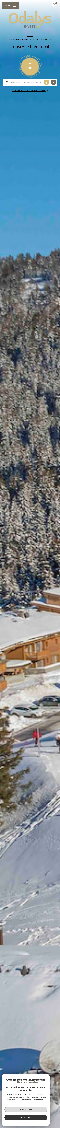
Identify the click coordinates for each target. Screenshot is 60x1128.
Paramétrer (26, 1109)
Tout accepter (26, 1117)
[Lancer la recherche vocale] (30, 66)
